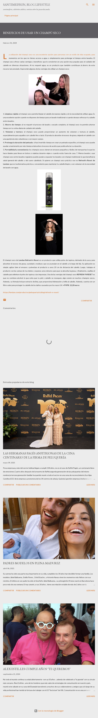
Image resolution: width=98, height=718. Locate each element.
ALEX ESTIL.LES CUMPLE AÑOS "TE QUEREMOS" (36, 669)
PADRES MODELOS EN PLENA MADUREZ (31, 563)
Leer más (91, 485)
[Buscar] (87, 4)
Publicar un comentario (28, 485)
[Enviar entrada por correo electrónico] (4, 301)
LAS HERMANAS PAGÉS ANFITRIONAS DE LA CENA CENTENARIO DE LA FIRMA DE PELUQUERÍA (39, 455)
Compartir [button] (86, 301)
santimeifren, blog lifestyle (26, 5)
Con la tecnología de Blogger (50, 711)
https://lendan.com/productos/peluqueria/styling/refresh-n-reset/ (31, 292)
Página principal (11, 15)
